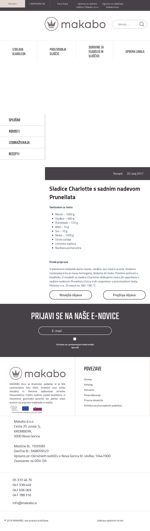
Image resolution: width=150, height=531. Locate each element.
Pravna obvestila (93, 400)
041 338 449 (22, 484)
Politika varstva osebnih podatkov (103, 406)
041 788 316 (22, 495)
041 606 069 (22, 490)
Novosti (14, 131)
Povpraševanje (92, 395)
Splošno (14, 120)
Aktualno (42, 94)
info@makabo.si (25, 502)
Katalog (88, 385)
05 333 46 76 (22, 479)
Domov (27, 94)
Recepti (57, 94)
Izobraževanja (19, 143)
